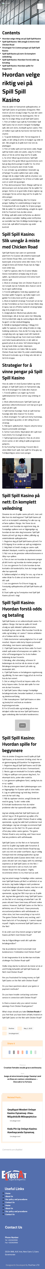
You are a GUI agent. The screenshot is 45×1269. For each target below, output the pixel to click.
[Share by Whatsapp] (31, 1052)
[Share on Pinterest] (18, 1052)
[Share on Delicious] (27, 1052)
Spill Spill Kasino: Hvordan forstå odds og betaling (20, 61)
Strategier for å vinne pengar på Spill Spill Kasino (21, 49)
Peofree (11, 1028)
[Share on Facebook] (9, 1052)
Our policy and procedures (16, 1199)
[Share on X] (14, 1052)
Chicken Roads (33, 1011)
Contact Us (10, 1202)
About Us (9, 1196)
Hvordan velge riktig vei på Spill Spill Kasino (21, 38)
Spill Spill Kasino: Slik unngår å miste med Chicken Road (20, 43)
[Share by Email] (35, 1052)
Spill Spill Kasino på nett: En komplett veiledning (19, 55)
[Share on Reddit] (23, 1052)
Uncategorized (13, 1033)
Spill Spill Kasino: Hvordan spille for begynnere (18, 67)
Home (7, 1193)
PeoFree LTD (33, 1265)
